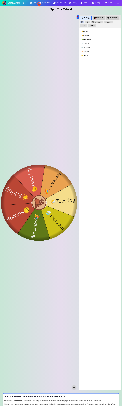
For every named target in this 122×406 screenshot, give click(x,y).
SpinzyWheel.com (16, 3)
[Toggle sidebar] (78, 17)
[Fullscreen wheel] (118, 3)
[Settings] (74, 387)
